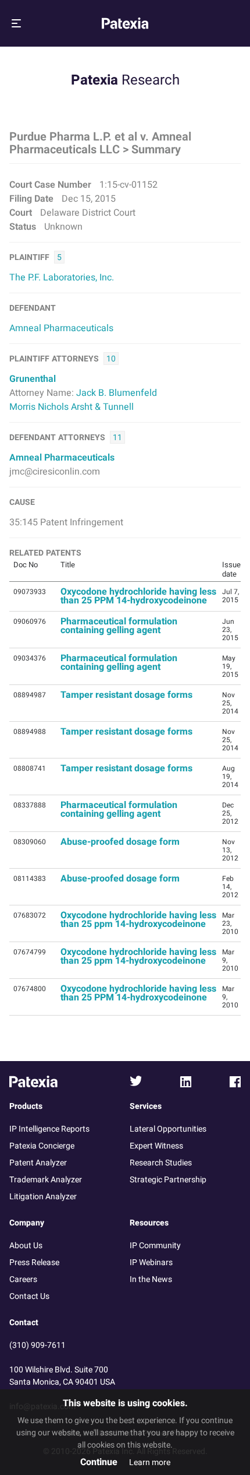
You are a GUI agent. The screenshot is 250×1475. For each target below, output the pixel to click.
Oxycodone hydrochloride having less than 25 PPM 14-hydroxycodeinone (138, 596)
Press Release (34, 1262)
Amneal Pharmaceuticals (61, 328)
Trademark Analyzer (45, 1180)
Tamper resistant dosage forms (126, 695)
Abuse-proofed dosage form (120, 842)
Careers (23, 1279)
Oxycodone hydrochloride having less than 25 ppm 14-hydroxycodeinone (138, 919)
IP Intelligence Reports (49, 1129)
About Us (25, 1245)
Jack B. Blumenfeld (116, 393)
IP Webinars (151, 1262)
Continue (98, 1462)
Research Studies (161, 1163)
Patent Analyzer (38, 1163)
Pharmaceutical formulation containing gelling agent (118, 625)
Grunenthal (32, 379)
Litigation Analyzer (43, 1196)
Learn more (149, 1462)
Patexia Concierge (41, 1146)
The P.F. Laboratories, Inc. (61, 278)
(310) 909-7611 (37, 1345)
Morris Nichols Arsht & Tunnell (71, 407)
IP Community (155, 1245)
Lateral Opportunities (168, 1129)
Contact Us (29, 1296)
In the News (151, 1279)
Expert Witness (156, 1146)
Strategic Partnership (168, 1180)
